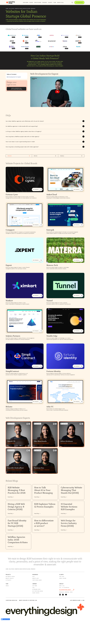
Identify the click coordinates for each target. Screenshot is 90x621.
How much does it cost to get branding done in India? (20, 141)
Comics (7, 585)
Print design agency (37, 580)
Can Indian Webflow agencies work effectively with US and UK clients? (25, 121)
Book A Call (60, 2)
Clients (61, 574)
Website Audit (35, 578)
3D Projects (8, 580)
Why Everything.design (37, 591)
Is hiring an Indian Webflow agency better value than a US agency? (23, 131)
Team (7, 583)
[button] (45, 121)
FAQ (33, 587)
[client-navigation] (12, 36)
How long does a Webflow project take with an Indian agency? (22, 136)
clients (50, 2)
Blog (33, 576)
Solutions (11, 8)
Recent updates (35, 592)
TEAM (54, 2)
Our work (25, 2)
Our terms (34, 585)
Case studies (37, 2)
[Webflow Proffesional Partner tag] (5, 619)
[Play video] (57, 91)
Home (7, 8)
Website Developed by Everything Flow (28, 600)
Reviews (44, 2)
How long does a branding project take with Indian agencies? (22, 146)
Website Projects (10, 578)
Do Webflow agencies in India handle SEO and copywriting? (22, 126)
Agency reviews (62, 578)
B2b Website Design (10, 576)
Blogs (31, 2)
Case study (61, 576)
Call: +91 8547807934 (64, 587)
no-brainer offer (36, 589)
